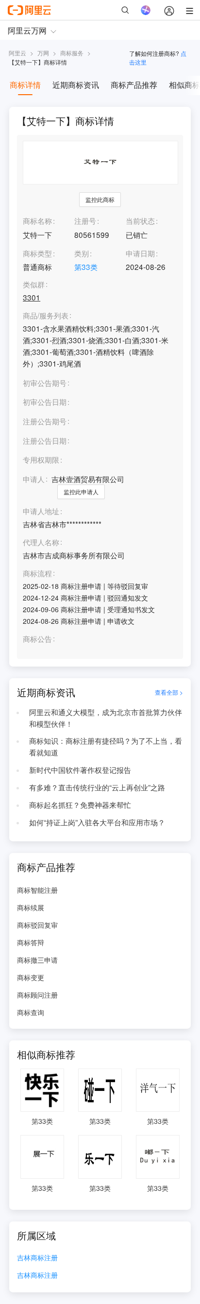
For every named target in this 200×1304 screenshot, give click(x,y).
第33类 (86, 266)
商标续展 (30, 907)
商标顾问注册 (37, 995)
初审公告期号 (45, 382)
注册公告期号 (45, 421)
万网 (43, 53)
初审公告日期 (45, 401)
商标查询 (30, 1012)
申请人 (34, 478)
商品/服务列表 (45, 315)
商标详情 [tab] (25, 84)
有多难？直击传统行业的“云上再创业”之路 (97, 787)
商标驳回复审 (37, 925)
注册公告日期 (45, 440)
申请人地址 (41, 511)
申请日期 (140, 253)
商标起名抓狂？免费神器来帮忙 (80, 804)
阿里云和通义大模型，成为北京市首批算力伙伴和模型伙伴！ (105, 717)
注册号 (85, 220)
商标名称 (37, 220)
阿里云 (17, 53)
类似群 (34, 284)
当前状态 (140, 220)
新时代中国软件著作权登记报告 (80, 769)
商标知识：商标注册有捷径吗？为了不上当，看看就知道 (105, 746)
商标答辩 (30, 942)
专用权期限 (41, 459)
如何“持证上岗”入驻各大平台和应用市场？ (97, 822)
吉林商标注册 (37, 1258)
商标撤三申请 (37, 960)
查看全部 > (169, 692)
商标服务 (71, 53)
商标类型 (37, 253)
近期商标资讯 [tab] (75, 84)
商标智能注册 (37, 890)
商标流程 (37, 573)
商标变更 (30, 977)
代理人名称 (41, 542)
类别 (81, 253)
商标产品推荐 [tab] (134, 84)
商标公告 (37, 639)
